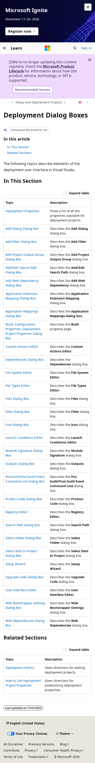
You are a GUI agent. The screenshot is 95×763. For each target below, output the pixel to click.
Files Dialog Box (17, 398)
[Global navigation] (4, 48)
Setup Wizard (15, 564)
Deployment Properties (23, 211)
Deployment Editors (20, 668)
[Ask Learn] (80, 102)
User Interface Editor (21, 590)
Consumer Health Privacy (62, 750)
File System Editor (19, 372)
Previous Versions (41, 744)
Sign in (86, 48)
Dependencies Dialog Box (24, 359)
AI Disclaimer (13, 744)
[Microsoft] (47, 48)
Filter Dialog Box (18, 412)
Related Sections (19, 153)
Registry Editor (16, 512)
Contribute (11, 750)
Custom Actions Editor (22, 346)
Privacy (30, 750)
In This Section (18, 147)
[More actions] (87, 102)
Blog (63, 744)
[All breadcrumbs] (7, 102)
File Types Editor (18, 385)
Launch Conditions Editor (24, 438)
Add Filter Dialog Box (21, 241)
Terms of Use (13, 757)
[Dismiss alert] (87, 7)
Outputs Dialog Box (20, 464)
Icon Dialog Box (17, 425)
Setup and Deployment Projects (38, 102)
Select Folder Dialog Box (23, 538)
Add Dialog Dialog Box (22, 228)
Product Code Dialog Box (24, 499)
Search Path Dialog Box (23, 525)
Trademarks (37, 757)
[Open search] (74, 48)
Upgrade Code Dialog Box (25, 577)
